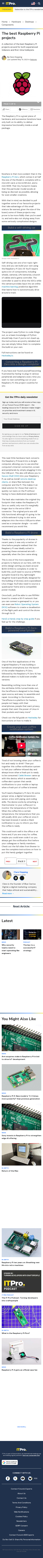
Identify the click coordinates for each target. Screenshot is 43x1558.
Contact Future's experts (21, 1489)
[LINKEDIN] (16, 878)
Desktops (29, 21)
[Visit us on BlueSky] (29, 1478)
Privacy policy (21, 1507)
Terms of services (30, 434)
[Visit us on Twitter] (15, 1478)
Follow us (25, 109)
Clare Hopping (16, 57)
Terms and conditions (21, 1502)
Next (35, 861)
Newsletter (36, 109)
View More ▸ (21, 1427)
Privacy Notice (34, 436)
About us (21, 1493)
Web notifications (21, 1512)
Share (7, 109)
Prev (8, 861)
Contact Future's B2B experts (21, 1535)
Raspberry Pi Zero (10, 177)
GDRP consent (21, 1525)
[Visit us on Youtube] (23, 1478)
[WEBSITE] (22, 878)
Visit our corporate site (31, 1455)
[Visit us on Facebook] (8, 1478)
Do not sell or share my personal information (21, 1539)
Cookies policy (21, 1516)
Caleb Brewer (24, 775)
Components (8, 24)
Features (33, 59)
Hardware (16, 21)
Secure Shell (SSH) (10, 476)
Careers (21, 1530)
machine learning (10, 286)
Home (4, 21)
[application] (21, 311)
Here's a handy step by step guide (18, 618)
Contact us (21, 1498)
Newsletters (22, 1521)
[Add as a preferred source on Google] (10, 1462)
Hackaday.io (7, 355)
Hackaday (32, 717)
